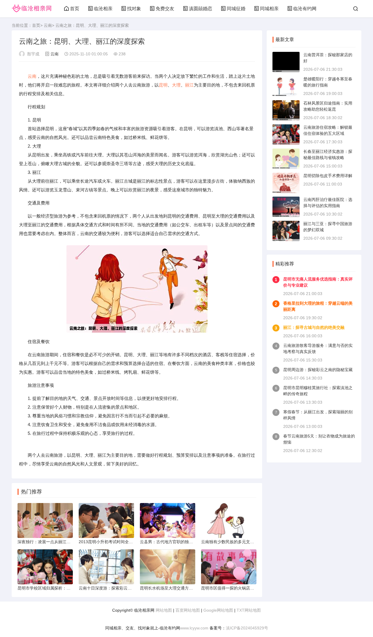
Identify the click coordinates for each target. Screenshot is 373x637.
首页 (74, 8)
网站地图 (164, 610)
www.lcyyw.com (194, 628)
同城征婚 (236, 8)
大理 (176, 84)
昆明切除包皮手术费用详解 (327, 175)
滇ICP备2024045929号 (247, 628)
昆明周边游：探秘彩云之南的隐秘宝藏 (318, 369)
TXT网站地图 (249, 610)
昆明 (163, 84)
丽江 (189, 84)
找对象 (134, 8)
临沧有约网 (304, 8)
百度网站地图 (187, 610)
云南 (48, 25)
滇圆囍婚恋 (200, 8)
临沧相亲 (103, 8)
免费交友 (165, 8)
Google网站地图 (218, 610)
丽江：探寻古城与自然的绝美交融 (313, 327)
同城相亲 (269, 8)
